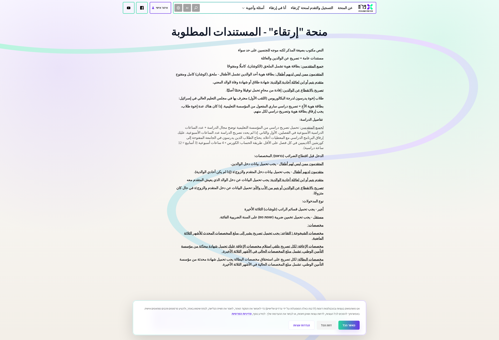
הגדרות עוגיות (301, 325)
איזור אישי (162, 8)
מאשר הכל (349, 325)
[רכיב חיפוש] (196, 8)
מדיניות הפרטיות (242, 314)
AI (187, 8)
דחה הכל (326, 325)
